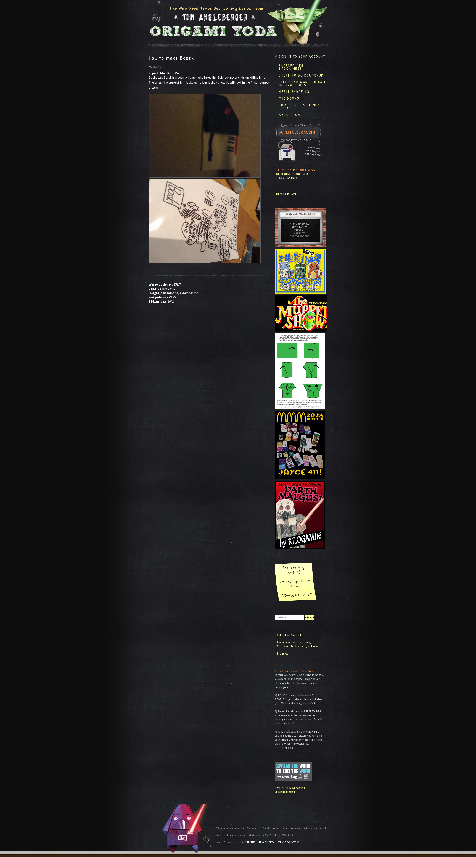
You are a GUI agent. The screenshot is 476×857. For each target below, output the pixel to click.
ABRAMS (251, 842)
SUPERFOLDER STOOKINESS (292, 173)
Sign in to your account (302, 56)
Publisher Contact (289, 635)
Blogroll (282, 653)
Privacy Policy (266, 842)
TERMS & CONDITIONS (288, 842)
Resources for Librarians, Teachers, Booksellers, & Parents (299, 644)
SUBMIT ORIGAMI (285, 193)
